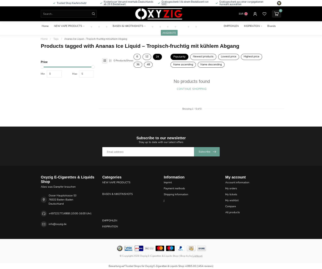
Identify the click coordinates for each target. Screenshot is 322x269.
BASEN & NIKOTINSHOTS (128, 26)
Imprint (168, 182)
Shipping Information (176, 194)
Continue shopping (192, 89)
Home (45, 26)
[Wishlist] (264, 14)
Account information (237, 182)
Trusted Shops (133, 266)
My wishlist (232, 200)
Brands (271, 26)
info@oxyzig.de (58, 224)
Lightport (197, 255)
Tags (56, 39)
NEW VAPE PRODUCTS (68, 26)
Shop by (184, 255)
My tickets (231, 194)
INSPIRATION (252, 26)
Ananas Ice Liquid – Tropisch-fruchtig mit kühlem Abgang (95, 39)
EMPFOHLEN (231, 26)
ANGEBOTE (169, 33)
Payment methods (174, 188)
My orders (231, 188)
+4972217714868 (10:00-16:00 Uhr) (70, 213)
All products (232, 212)
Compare (230, 206)
